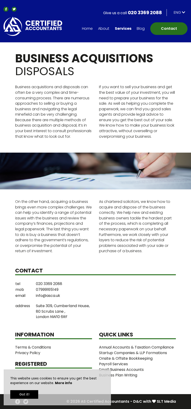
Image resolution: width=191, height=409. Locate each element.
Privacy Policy (27, 352)
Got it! (24, 394)
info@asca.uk (48, 295)
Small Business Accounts (121, 369)
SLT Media (166, 401)
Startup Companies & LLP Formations (133, 352)
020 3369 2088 (132, 12)
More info (63, 383)
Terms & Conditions (33, 347)
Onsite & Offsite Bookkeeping (126, 358)
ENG (178, 12)
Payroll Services (113, 364)
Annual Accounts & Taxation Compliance (136, 347)
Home (87, 28)
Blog (141, 28)
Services (123, 28)
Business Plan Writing (118, 375)
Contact (169, 28)
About (103, 28)
